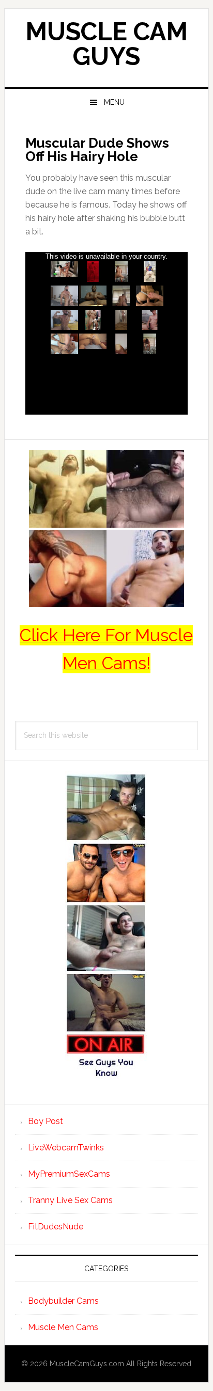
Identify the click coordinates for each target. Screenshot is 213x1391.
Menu (114, 102)
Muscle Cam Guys (106, 44)
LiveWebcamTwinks (66, 1147)
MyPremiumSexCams (69, 1174)
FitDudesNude (55, 1226)
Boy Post (45, 1121)
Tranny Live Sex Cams (70, 1200)
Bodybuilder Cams (63, 1301)
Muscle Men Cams (63, 1327)
